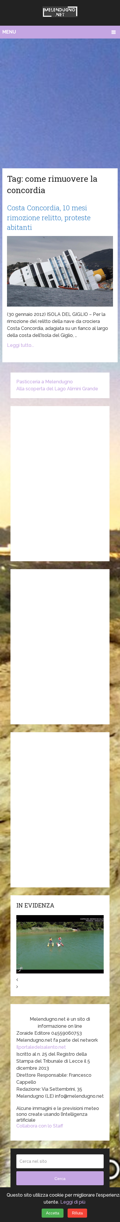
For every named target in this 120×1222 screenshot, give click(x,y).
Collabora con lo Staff (39, 1126)
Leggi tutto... (20, 345)
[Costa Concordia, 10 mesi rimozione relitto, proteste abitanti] (60, 271)
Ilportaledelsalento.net (41, 1047)
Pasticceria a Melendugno (44, 381)
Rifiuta (77, 1213)
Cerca (60, 1178)
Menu (9, 32)
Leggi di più (72, 1202)
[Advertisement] (60, 102)
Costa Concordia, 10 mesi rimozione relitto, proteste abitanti (49, 217)
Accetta (52, 1213)
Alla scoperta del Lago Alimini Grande (57, 388)
